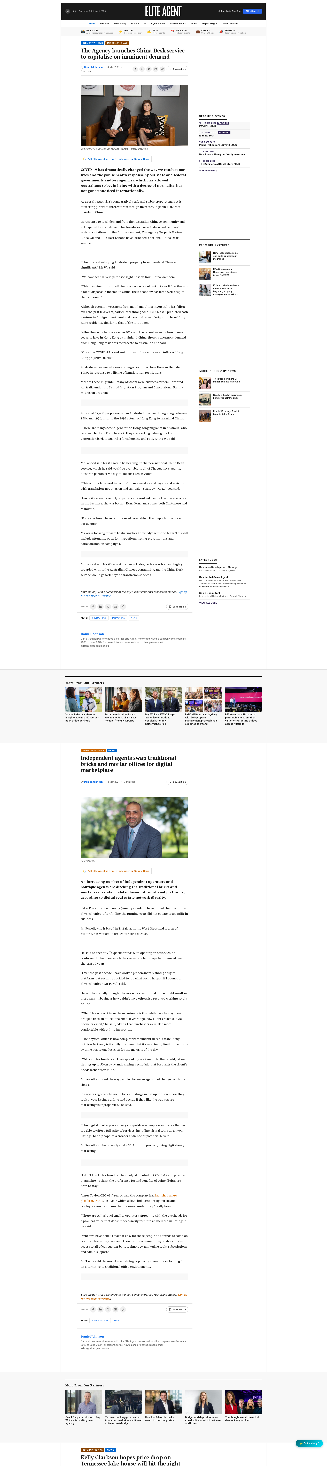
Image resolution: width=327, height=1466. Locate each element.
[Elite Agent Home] (163, 11)
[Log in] (67, 11)
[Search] (74, 11)
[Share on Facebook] (135, 69)
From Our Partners (214, 245)
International (117, 43)
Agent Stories (158, 23)
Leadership (120, 23)
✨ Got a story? (309, 1443)
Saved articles (230, 23)
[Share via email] (155, 69)
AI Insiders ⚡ (252, 11)
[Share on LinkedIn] (142, 69)
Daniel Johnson (93, 67)
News (92, 23)
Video (194, 23)
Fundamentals (178, 23)
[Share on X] (149, 69)
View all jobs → (209, 603)
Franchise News (93, 750)
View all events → (208, 170)
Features (105, 23)
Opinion (135, 23)
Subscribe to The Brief (230, 11)
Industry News (92, 43)
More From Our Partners (84, 683)
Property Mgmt (209, 23)
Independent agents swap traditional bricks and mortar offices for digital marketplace (128, 764)
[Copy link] (162, 69)
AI (145, 23)
